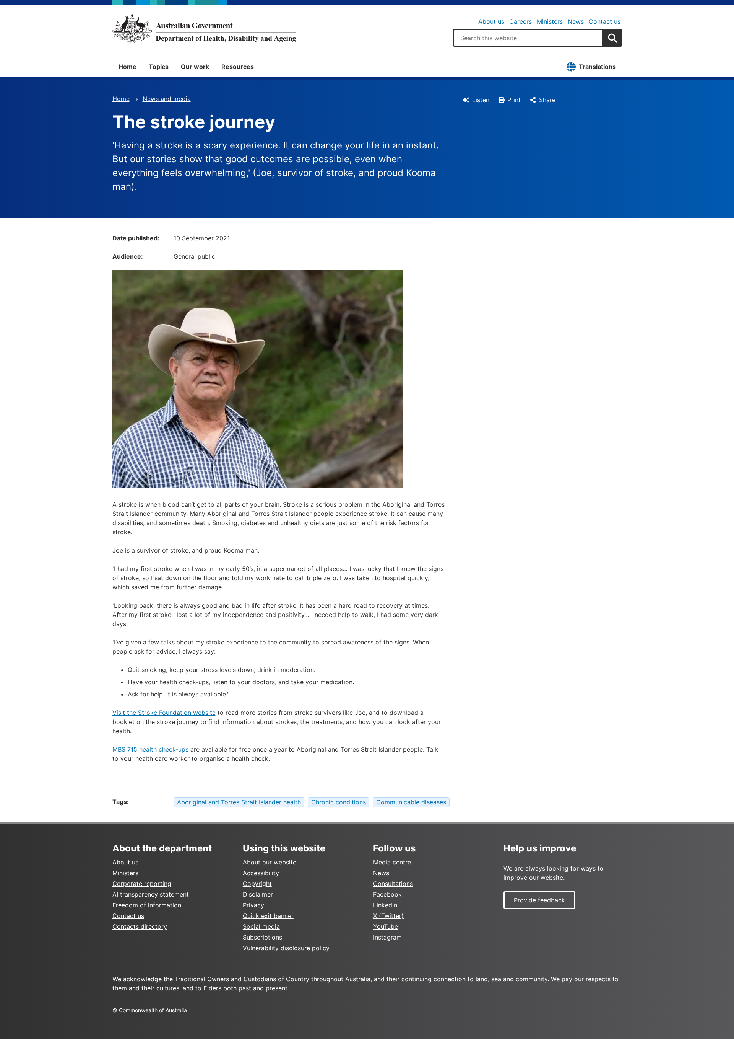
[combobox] (528, 38)
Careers (520, 21)
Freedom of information (146, 905)
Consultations (393, 883)
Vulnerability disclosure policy (286, 948)
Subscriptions (262, 937)
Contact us (604, 21)
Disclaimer (258, 894)
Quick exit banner (268, 916)
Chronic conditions (338, 802)
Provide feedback (539, 900)
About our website (269, 862)
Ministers (550, 21)
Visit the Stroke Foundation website (164, 712)
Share (547, 100)
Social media (261, 926)
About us (491, 21)
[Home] (204, 28)
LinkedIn (385, 905)
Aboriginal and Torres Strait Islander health (239, 802)
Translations (597, 66)
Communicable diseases (411, 802)
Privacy (253, 905)
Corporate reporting (141, 883)
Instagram (387, 937)
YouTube (385, 926)
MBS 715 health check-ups (150, 749)
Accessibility (261, 873)
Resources (237, 66)
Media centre (392, 862)
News (576, 21)
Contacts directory (139, 926)
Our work (195, 66)
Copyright (257, 883)
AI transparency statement (150, 894)
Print (514, 100)
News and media (167, 99)
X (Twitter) (388, 916)
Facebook (387, 894)
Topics (159, 66)
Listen (480, 100)
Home (127, 66)
